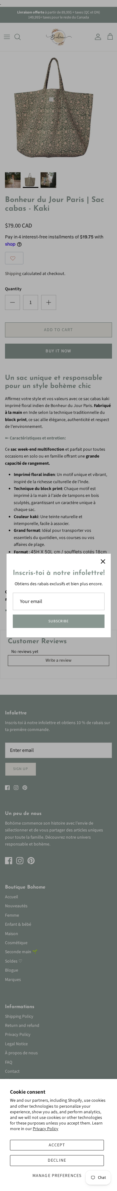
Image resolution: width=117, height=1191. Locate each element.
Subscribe (58, 621)
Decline (57, 1160)
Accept (57, 1145)
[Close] (103, 561)
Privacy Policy (45, 1129)
